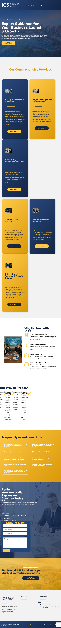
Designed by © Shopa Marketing (52, 624)
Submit (7, 550)
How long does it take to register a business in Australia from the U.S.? (14, 458)
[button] (41, 5)
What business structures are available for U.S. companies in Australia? (13, 445)
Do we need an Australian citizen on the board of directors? (14, 452)
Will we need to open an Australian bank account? (42, 452)
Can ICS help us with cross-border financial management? (42, 464)
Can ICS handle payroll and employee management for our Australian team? (43, 445)
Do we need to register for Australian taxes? (15, 464)
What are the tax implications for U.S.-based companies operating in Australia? (14, 471)
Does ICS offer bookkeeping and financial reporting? (41, 458)
